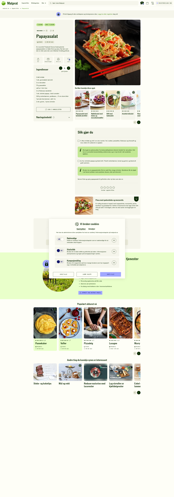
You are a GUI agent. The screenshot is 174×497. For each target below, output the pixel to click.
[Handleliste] (152, 3)
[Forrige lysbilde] (135, 122)
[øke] (68, 68)
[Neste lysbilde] (138, 122)
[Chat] (142, 3)
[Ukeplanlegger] (147, 3)
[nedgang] (60, 68)
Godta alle (110, 274)
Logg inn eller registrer (105, 14)
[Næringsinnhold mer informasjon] (53, 117)
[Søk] (50, 3)
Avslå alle (63, 274)
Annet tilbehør (49, 24)
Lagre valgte (87, 274)
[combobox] (93, 3)
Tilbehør (39, 24)
